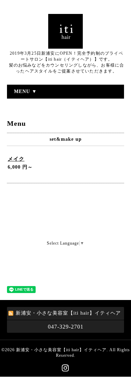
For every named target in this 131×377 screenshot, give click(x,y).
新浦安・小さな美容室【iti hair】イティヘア (61, 349)
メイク (16, 159)
